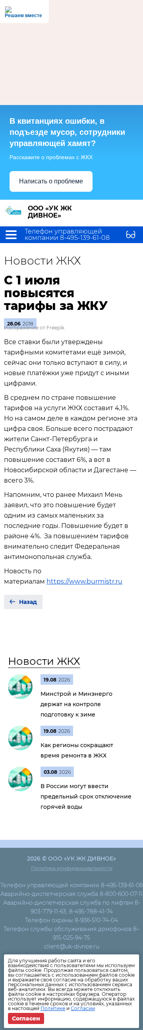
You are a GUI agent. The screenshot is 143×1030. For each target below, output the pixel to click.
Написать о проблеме (51, 181)
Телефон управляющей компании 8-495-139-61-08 (67, 234)
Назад (28, 602)
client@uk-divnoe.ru (71, 946)
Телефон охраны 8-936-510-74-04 (71, 920)
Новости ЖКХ (44, 661)
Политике (53, 1008)
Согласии (83, 1008)
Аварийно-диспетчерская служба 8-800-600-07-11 (71, 894)
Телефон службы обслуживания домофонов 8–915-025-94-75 (71, 933)
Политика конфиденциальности (71, 868)
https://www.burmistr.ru (84, 581)
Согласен (26, 1018)
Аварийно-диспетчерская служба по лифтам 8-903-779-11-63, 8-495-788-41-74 (71, 907)
